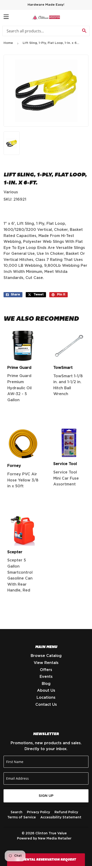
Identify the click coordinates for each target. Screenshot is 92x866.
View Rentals (46, 663)
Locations (46, 697)
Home (8, 43)
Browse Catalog (46, 656)
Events (46, 677)
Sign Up (46, 795)
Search (16, 812)
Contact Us (46, 704)
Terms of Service (21, 817)
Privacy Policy (38, 812)
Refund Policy (66, 812)
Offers (46, 670)
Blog (46, 684)
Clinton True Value (51, 833)
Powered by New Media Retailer (44, 838)
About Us (46, 690)
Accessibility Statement (60, 817)
